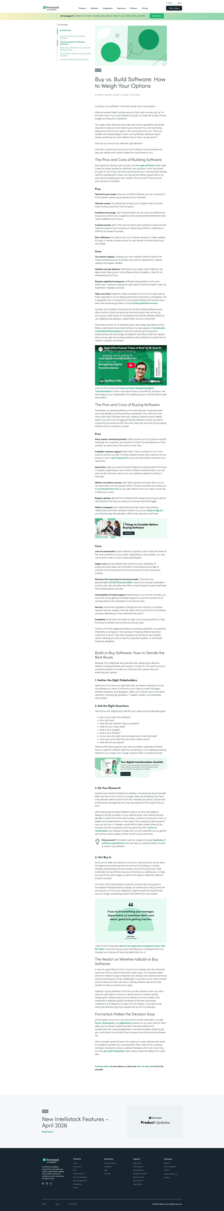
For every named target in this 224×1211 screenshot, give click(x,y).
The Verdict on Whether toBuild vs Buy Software (75, 55)
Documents (108, 1023)
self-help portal (120, 458)
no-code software (145, 165)
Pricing (145, 8)
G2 (100, 818)
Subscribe (157, 15)
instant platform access (145, 303)
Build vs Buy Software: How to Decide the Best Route (75, 49)
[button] (82, 8)
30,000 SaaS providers (121, 582)
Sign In (180, 3)
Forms (98, 1023)
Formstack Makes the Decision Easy (74, 59)
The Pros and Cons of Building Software (72, 37)
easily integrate (154, 510)
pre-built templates (114, 1051)
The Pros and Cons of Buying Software (72, 43)
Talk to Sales (174, 8)
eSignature (125, 1023)
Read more (47, 1132)
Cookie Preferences (170, 1174)
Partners (133, 8)
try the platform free (108, 489)
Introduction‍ (65, 30)
